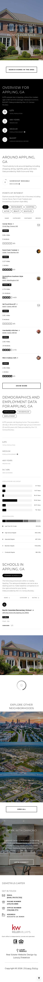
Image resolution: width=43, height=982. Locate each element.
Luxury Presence (21, 957)
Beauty (17, 211)
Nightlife (29, 211)
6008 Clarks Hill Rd (9, 333)
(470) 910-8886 (12, 904)
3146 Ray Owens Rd (10, 226)
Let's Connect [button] (21, 862)
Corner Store (7, 224)
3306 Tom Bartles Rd (10, 252)
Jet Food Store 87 (9, 304)
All (6, 207)
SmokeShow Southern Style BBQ (12, 277)
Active (7, 211)
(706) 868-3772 (12, 910)
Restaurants (17, 207)
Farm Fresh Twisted (9, 250)
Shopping (31, 207)
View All (21, 809)
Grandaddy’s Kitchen (10, 330)
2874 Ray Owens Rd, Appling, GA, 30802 (15, 612)
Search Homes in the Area (21, 70)
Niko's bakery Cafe (9, 358)
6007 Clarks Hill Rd (9, 307)
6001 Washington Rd (10, 280)
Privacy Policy (31, 968)
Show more (21, 386)
